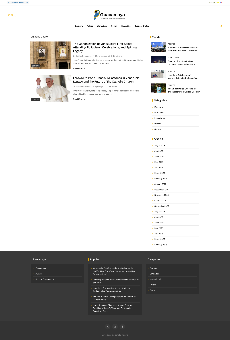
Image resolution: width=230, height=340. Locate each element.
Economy (79, 26)
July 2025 (158, 217)
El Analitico (126, 26)
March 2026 (159, 173)
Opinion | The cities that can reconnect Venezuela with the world (181, 64)
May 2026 (158, 162)
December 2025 (161, 190)
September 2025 (161, 206)
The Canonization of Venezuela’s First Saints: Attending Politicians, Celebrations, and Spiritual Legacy (105, 47)
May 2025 (158, 228)
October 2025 (160, 201)
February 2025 (160, 245)
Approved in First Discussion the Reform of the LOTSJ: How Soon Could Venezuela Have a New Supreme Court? (114, 271)
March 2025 (159, 239)
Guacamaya (41, 268)
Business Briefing (142, 26)
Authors (39, 274)
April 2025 (158, 234)
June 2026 (159, 157)
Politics (90, 26)
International (102, 26)
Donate (212, 3)
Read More (78, 69)
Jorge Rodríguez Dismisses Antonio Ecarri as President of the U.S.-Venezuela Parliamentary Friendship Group (113, 308)
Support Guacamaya (45, 279)
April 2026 (158, 168)
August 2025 (159, 212)
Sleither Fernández (83, 56)
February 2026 (160, 179)
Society (114, 26)
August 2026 (159, 145)
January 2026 (160, 184)
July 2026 (158, 151)
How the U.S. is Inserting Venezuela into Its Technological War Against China (183, 78)
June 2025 (159, 223)
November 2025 (161, 195)
